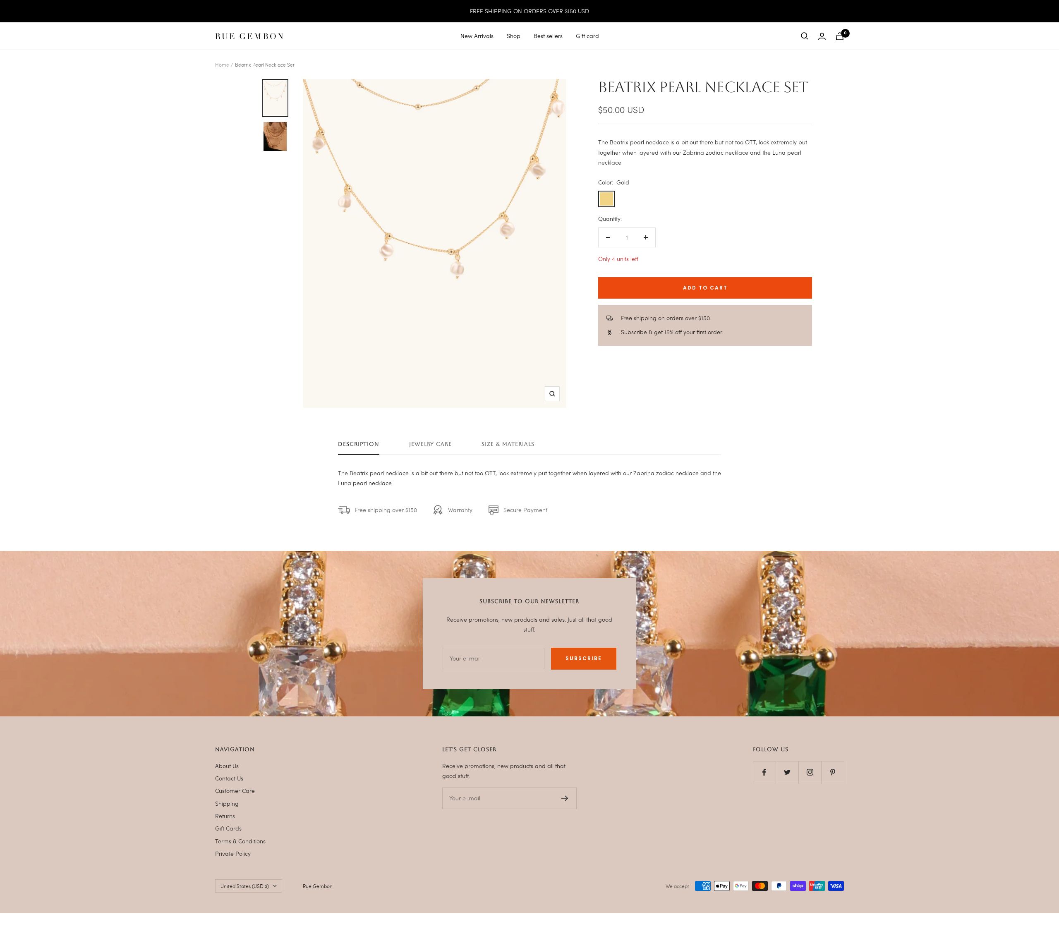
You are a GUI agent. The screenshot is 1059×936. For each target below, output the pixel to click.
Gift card (587, 36)
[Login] (822, 36)
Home (222, 64)
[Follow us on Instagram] (809, 772)
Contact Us (229, 778)
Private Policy (233, 853)
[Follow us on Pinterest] (832, 772)
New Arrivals (477, 36)
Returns (225, 816)
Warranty (460, 510)
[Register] (564, 798)
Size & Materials (508, 444)
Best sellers (548, 36)
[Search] (804, 36)
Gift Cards (228, 828)
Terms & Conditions (240, 841)
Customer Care (235, 791)
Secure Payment (525, 510)
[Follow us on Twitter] (787, 772)
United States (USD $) (244, 886)
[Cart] (840, 36)
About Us (227, 766)
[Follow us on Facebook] (764, 772)
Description (358, 444)
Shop (513, 36)
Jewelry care (430, 444)
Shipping (227, 803)
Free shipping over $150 (386, 510)
